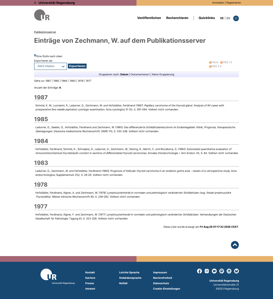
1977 (88, 80)
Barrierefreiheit (162, 277)
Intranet (90, 288)
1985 (56, 80)
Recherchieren (177, 18)
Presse (89, 283)
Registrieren (234, 2)
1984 (64, 80)
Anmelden (218, 2)
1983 (73, 80)
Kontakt (90, 272)
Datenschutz (161, 283)
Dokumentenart (140, 74)
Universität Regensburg (57, 3)
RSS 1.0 (227, 62)
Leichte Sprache (129, 272)
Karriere (90, 277)
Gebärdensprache (130, 277)
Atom (215, 62)
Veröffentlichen (149, 18)
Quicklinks (207, 18)
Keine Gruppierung (163, 74)
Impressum (160, 272)
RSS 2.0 (217, 66)
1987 (48, 80)
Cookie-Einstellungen (166, 288)
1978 (80, 80)
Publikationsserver (45, 32)
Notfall (123, 283)
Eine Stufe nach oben (49, 56)
